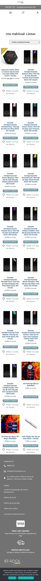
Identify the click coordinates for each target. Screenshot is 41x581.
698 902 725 (10, 7)
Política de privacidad (26, 578)
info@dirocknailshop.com (26, 7)
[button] (10, 13)
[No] (37, 574)
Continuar (12, 578)
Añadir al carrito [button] (10, 85)
